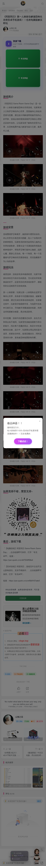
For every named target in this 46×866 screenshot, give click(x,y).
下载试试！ (23, 441)
